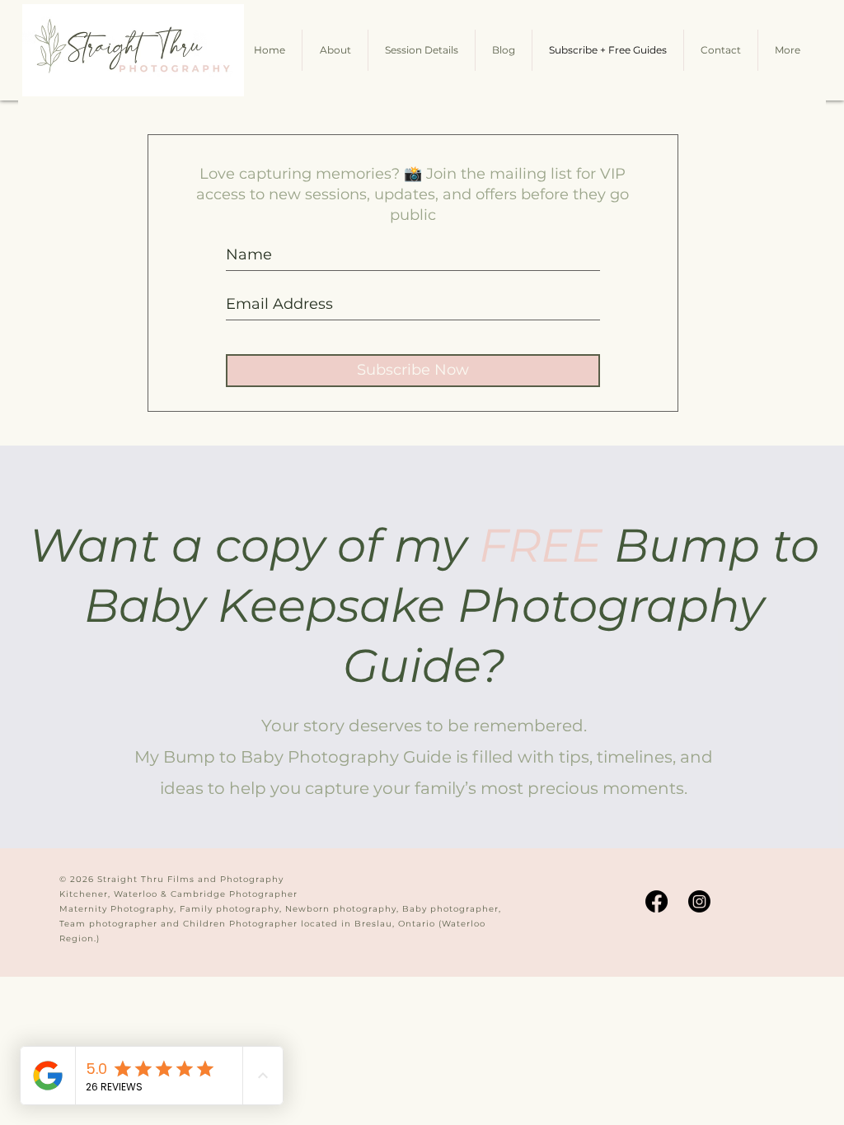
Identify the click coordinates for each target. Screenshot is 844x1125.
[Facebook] (656, 901)
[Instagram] (699, 901)
